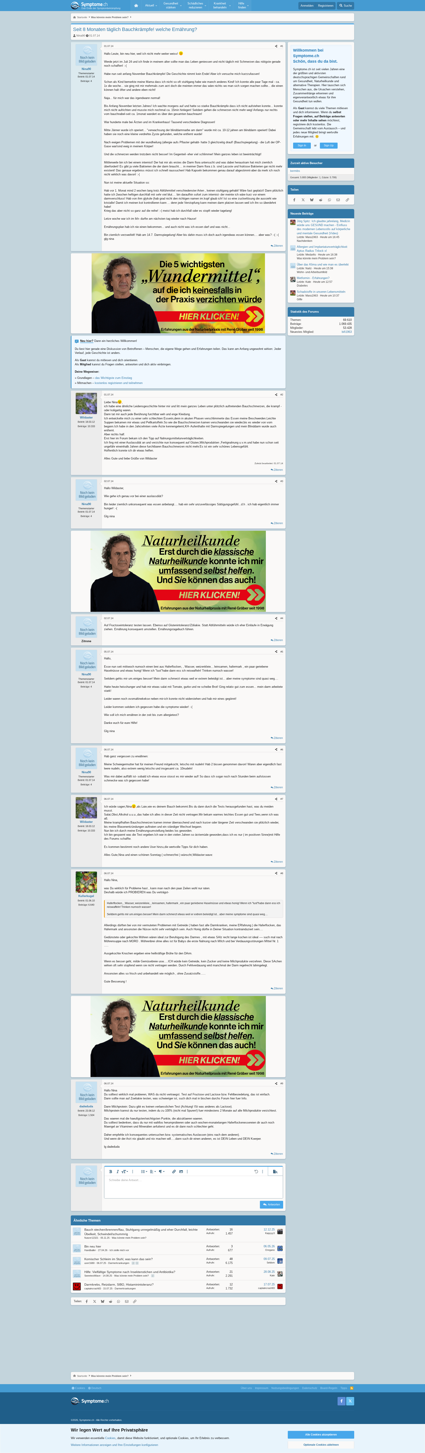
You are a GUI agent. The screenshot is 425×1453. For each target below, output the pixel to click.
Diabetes (302, 285)
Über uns (246, 1388)
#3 (281, 481)
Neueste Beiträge (301, 213)
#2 (281, 394)
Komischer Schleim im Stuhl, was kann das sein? (118, 1259)
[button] (150, 5)
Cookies (79, 1388)
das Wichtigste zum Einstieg (113, 378)
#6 (281, 749)
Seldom (271, 1262)
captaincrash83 (92, 1288)
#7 (281, 799)
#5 (281, 651)
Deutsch (96, 1388)
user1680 (89, 1263)
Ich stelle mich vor (119, 1250)
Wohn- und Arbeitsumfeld (312, 272)
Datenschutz (309, 1388)
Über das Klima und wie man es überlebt (323, 264)
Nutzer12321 (91, 1237)
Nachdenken (304, 240)
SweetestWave (92, 1275)
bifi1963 (347, 331)
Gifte (299, 299)
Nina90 (80, 35)
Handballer (90, 1250)
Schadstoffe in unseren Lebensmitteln (321, 291)
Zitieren (278, 245)
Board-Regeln (328, 1388)
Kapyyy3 (270, 1233)
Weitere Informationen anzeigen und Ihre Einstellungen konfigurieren (114, 1445)
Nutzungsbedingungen (285, 1388)
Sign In (302, 145)
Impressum (261, 1388)
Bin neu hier (92, 1246)
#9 (281, 1083)
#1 (281, 46)
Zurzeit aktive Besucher (306, 163)
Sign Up (329, 145)
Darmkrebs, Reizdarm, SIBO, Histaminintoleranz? (119, 1284)
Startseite (136, 5)
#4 (281, 618)
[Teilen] (276, 46)
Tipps (343, 1388)
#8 (281, 873)
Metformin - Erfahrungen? (313, 278)
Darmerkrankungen (118, 1263)
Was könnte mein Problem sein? (129, 1237)
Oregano (270, 1250)
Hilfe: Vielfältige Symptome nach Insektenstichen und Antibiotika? (129, 1272)
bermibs (295, 170)
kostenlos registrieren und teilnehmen (119, 383)
